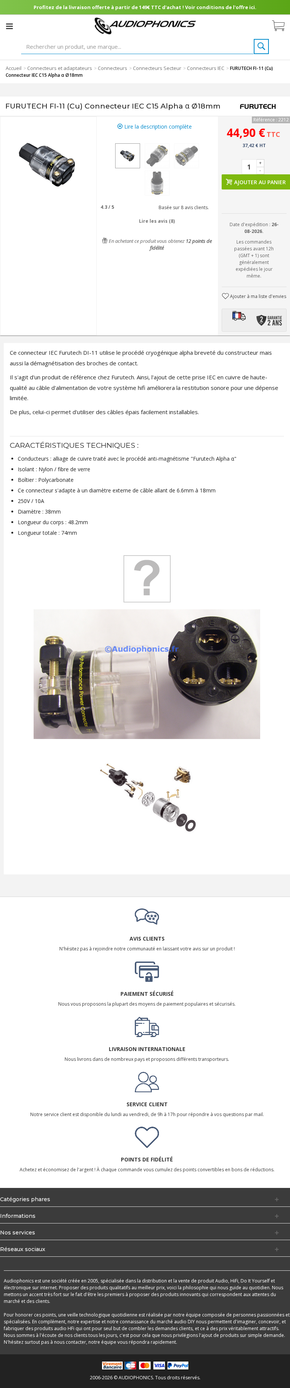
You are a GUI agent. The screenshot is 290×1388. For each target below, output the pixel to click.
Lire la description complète (157, 126)
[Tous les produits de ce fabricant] (258, 106)
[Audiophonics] (145, 25)
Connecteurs (112, 68)
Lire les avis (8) (157, 221)
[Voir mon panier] (282, 26)
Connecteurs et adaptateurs (59, 68)
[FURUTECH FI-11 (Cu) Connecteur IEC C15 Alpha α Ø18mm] (127, 155)
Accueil (14, 68)
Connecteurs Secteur (157, 68)
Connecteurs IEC (205, 68)
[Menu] (9, 26)
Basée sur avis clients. (182, 207)
